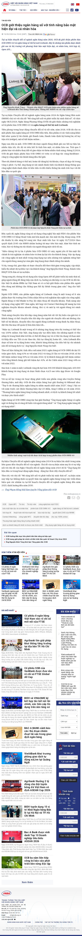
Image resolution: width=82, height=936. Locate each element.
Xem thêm (27, 882)
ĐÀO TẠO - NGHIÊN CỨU (50, 10)
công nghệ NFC (25, 517)
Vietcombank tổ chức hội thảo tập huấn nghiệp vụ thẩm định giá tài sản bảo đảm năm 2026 (69, 659)
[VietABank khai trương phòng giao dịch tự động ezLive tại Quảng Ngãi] (12, 758)
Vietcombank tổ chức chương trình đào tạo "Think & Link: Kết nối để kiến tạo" (68, 622)
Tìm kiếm (63, 733)
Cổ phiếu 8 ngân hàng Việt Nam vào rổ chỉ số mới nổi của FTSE (10, 570)
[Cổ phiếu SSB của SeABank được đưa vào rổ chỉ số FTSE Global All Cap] (12, 673)
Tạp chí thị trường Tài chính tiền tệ (58, 922)
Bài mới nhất (8, 610)
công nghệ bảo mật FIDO (48, 504)
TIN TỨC (22, 10)
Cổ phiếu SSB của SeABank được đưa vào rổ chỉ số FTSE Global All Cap (71, 570)
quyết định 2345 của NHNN (63, 513)
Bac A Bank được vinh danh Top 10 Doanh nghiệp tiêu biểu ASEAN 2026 (37, 837)
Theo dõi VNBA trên (35, 34)
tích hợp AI (7, 513)
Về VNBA (12, 10)
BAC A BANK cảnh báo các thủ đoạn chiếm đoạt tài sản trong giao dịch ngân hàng (51, 595)
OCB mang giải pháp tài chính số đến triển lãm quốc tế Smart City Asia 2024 (36, 539)
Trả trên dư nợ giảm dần (63, 801)
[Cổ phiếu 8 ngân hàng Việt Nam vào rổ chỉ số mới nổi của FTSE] (12, 620)
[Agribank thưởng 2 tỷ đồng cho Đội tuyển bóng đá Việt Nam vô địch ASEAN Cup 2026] (12, 785)
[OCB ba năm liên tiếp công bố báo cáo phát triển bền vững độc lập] (12, 862)
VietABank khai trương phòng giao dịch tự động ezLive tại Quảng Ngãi (71, 595)
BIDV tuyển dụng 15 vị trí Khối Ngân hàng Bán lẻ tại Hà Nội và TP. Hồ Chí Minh (37, 811)
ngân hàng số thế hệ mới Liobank (66, 508)
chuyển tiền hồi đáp (41, 517)
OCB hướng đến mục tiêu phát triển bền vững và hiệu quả (28, 536)
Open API (12, 504)
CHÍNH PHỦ (39, 922)
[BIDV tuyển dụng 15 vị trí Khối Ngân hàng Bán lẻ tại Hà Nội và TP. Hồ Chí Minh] (12, 811)
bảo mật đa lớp (44, 513)
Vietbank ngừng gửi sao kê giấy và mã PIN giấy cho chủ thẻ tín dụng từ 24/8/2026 (10, 595)
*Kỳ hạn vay (68, 826)
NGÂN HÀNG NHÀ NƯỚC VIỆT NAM (19, 922)
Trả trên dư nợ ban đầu (71, 802)
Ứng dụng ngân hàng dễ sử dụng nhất (60, 525)
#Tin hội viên (18, 552)
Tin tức (22, 504)
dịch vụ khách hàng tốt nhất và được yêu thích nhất (23, 525)
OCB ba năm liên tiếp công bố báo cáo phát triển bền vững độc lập (37, 860)
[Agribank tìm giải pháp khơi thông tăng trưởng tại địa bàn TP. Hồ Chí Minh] (12, 645)
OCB (4, 504)
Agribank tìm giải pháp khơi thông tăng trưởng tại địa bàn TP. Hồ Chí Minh (51, 571)
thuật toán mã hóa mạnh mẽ (24, 513)
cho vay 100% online (59, 517)
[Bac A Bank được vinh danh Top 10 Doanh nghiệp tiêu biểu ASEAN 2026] (12, 837)
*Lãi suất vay (68, 817)
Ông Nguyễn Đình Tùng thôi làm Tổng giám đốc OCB (27, 542)
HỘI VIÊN (33, 10)
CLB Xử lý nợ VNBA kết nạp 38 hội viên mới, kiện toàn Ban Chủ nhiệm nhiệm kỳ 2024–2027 (68, 689)
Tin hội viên (6, 21)
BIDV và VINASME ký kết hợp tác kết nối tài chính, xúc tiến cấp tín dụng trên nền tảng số (30, 595)
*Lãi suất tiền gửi (68, 762)
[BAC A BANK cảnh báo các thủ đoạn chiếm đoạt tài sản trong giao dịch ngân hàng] (12, 733)
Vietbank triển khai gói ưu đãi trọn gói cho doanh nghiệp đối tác (30, 570)
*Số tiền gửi (68, 753)
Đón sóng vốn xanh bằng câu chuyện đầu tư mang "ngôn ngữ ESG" (68, 674)
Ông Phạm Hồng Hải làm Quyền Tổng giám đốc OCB (31, 489)
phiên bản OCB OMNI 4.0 (40, 508)
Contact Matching (9, 517)
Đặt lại (73, 733)
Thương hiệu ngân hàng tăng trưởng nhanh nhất (21, 521)
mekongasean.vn (74, 494)
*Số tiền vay (68, 809)
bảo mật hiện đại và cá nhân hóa (15, 508)
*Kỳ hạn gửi (68, 770)
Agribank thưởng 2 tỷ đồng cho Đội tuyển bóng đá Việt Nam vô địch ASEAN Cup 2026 (37, 786)
